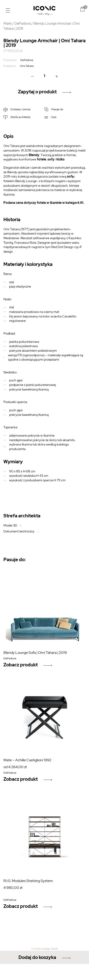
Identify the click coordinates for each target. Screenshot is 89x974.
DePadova (23, 23)
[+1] (56, 76)
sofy (50, 159)
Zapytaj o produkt (37, 92)
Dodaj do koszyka (37, 957)
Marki (7, 23)
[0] (82, 8)
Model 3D (10, 525)
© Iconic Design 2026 (44, 948)
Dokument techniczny (18, 531)
